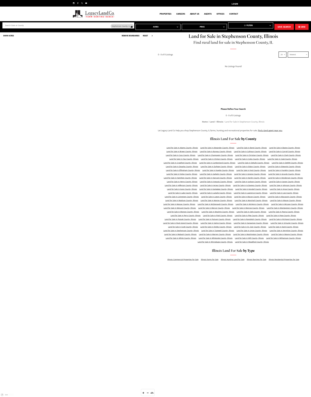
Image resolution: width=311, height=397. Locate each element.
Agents (208, 14)
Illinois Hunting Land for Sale (232, 259)
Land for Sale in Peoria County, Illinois (284, 212)
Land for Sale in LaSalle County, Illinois (215, 193)
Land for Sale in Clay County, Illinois (184, 159)
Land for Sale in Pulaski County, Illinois (180, 219)
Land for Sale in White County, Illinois (181, 238)
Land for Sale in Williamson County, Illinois (283, 238)
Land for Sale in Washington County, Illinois (251, 234)
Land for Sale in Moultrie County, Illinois (218, 212)
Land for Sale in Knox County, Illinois (284, 189)
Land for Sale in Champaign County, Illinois (215, 155)
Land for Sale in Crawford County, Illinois (180, 163)
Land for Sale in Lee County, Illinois (284, 193)
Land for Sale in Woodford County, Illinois (252, 242)
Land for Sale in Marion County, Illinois (216, 200)
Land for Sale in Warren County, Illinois (215, 234)
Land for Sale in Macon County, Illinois (249, 197)
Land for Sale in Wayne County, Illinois (286, 234)
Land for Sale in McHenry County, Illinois (252, 204)
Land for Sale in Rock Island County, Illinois (180, 223)
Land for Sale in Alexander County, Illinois (217, 148)
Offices (220, 14)
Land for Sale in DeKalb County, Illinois (253, 163)
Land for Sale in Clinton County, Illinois (217, 159)
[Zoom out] (148, 393)
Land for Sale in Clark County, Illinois (286, 155)
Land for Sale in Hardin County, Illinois (250, 178)
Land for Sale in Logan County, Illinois (216, 197)
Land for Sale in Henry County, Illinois (182, 181)
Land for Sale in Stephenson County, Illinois (181, 230)
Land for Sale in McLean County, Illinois (287, 204)
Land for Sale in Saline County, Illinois (216, 223)
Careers (180, 14)
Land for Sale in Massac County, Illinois (179, 204)
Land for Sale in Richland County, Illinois (285, 219)
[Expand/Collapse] (152, 36)
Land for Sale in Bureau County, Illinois (216, 151)
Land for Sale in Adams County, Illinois (182, 148)
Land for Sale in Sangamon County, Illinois (251, 223)
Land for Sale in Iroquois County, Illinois (216, 181)
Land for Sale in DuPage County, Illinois (217, 166)
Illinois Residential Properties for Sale (284, 259)
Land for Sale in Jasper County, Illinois (284, 181)
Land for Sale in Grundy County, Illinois (284, 174)
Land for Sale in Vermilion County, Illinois (286, 230)
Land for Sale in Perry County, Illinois (186, 215)
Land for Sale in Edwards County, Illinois (284, 166)
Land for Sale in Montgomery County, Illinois (285, 208)
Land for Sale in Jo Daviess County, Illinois (250, 185)
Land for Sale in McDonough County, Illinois (215, 204)
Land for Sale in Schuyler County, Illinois (287, 223)
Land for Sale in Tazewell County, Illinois (217, 230)
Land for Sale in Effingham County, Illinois (183, 170)
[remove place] (132, 27)
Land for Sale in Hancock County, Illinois (215, 178)
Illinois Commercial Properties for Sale (183, 259)
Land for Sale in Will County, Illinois (249, 238)
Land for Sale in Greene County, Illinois (250, 174)
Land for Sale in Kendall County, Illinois (251, 189)
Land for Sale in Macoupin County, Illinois (285, 197)
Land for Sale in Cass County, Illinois (180, 155)
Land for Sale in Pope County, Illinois (281, 215)
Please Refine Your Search (233, 109)
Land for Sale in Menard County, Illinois (180, 208)
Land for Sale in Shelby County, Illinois (216, 227)
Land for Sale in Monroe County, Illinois (248, 208)
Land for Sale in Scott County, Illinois (183, 227)
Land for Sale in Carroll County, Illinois (284, 151)
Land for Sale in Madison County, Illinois (181, 200)
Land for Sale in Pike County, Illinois (249, 215)
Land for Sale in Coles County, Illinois (250, 159)
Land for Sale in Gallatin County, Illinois (216, 174)
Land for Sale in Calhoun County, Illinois (250, 151)
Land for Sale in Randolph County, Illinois (250, 219)
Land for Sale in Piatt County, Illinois (217, 215)
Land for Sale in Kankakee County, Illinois (216, 189)
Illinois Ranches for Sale (256, 259)
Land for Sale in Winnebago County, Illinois (215, 242)
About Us (194, 14)
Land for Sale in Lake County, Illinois (183, 193)
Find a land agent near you (270, 130)
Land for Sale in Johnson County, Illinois (285, 185)
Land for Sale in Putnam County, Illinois (215, 219)
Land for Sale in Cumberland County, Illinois (217, 163)
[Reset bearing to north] (152, 393)
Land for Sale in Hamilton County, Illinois (180, 178)
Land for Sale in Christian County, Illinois (251, 155)
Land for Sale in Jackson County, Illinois (251, 181)
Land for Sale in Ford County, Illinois (251, 170)
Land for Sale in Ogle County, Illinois (251, 212)
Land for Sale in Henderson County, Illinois (285, 178)
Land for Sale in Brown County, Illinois (181, 151)
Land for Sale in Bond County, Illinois (252, 148)
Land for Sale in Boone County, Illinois (284, 148)
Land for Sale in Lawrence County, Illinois (250, 193)
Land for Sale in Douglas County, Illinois (182, 166)
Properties (165, 14)
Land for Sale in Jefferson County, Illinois (181, 185)
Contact (233, 14)
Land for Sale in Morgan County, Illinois (183, 212)
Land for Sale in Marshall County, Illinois (251, 200)
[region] (78, 214)
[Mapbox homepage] (2, 394)
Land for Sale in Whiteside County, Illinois (216, 238)
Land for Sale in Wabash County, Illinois (180, 234)
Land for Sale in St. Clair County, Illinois (250, 227)
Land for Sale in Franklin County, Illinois (284, 170)
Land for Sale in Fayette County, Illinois (218, 170)
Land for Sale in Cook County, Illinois (282, 159)
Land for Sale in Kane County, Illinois (182, 189)
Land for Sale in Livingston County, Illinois (182, 197)
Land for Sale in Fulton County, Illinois (181, 174)
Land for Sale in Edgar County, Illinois (250, 166)
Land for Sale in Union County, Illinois (252, 230)
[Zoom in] (143, 393)
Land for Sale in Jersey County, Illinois (215, 185)
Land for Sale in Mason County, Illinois (285, 200)
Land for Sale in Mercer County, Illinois (214, 208)
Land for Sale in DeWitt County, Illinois (287, 163)
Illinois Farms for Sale (209, 259)
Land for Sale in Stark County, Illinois (283, 227)
